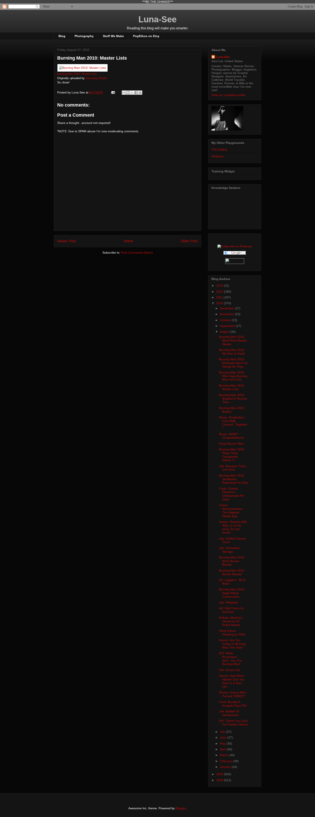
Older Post (189, 241)
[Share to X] (132, 92)
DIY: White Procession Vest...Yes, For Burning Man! (230, 658)
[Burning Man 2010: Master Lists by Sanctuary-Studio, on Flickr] (82, 67)
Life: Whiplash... (230, 602)
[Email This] (124, 92)
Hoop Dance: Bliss (231, 443)
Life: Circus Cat (229, 670)
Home (128, 241)
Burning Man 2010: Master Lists (77, 73)
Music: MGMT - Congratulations (231, 435)
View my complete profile (228, 95)
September (228, 326)
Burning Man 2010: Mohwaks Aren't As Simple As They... (233, 363)
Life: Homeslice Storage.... (229, 549)
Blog (61, 36)
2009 (220, 774)
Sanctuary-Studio (96, 78)
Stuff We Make (113, 36)
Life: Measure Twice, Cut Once (233, 467)
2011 (220, 297)
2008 (220, 780)
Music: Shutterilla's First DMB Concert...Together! (233, 423)
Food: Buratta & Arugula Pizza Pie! (233, 703)
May (223, 743)
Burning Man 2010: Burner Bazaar (232, 572)
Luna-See (157, 19)
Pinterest (218, 156)
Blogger (181, 808)
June (223, 737)
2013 (220, 285)
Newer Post (66, 241)
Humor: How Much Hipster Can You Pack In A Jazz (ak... (231, 681)
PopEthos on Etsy (146, 36)
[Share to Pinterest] (140, 92)
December (227, 308)
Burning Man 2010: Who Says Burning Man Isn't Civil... (233, 376)
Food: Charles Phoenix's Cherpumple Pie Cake (231, 494)
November (227, 314)
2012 (220, 291)
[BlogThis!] (128, 92)
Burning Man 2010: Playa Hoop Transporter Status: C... (232, 455)
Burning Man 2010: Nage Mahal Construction (232, 593)
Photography (84, 36)
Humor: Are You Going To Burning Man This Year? (232, 643)
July (223, 731)
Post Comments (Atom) (137, 252)
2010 (220, 303)
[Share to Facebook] (136, 92)
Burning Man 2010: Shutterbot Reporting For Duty (233, 479)
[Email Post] (113, 92)
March (224, 755)
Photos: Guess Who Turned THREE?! (232, 694)
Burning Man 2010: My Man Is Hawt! (232, 351)
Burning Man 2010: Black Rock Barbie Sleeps (233, 340)
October (226, 320)
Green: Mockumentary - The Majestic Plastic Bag (231, 510)
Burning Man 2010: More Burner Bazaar (232, 561)
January (226, 767)
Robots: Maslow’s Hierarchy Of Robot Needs (231, 621)
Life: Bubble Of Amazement (229, 713)
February (226, 761)
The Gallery (219, 149)
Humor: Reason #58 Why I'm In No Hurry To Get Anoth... (232, 527)
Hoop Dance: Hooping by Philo (232, 632)
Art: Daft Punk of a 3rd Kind (231, 610)
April (223, 749)
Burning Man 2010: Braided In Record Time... (233, 398)
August (225, 331)
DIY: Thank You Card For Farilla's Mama (233, 722)
